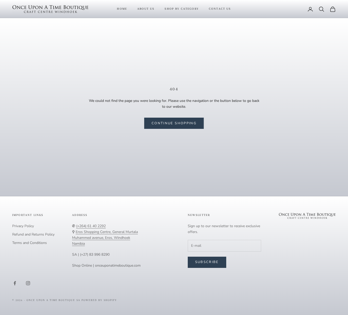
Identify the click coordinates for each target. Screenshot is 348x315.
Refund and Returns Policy (33, 234)
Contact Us (220, 8)
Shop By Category (182, 8)
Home (122, 8)
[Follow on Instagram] (28, 283)
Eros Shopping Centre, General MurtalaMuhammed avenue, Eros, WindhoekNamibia (105, 237)
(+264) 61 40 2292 (91, 226)
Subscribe (207, 262)
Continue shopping (174, 123)
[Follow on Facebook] (14, 283)
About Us (145, 8)
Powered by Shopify (99, 300)
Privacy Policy (23, 226)
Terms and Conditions (29, 242)
